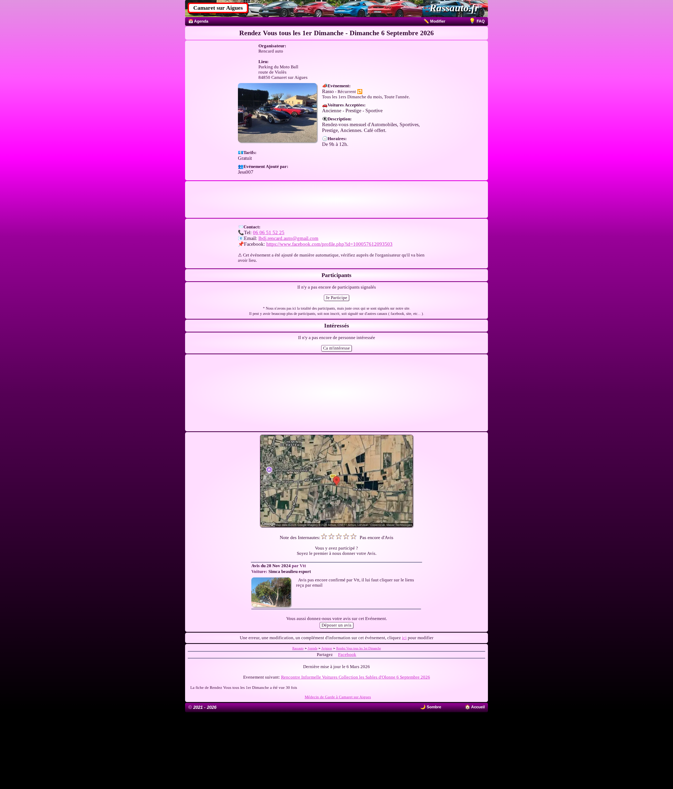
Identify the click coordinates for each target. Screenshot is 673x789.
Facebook (347, 654)
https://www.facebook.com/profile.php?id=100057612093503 (329, 244)
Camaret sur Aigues (218, 7)
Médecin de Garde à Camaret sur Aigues (338, 697)
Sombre (433, 707)
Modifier (434, 21)
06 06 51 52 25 (268, 232)
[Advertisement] (336, 199)
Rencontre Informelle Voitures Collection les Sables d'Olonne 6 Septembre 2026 (355, 677)
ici (404, 637)
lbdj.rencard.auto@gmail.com (288, 238)
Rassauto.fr (454, 7)
